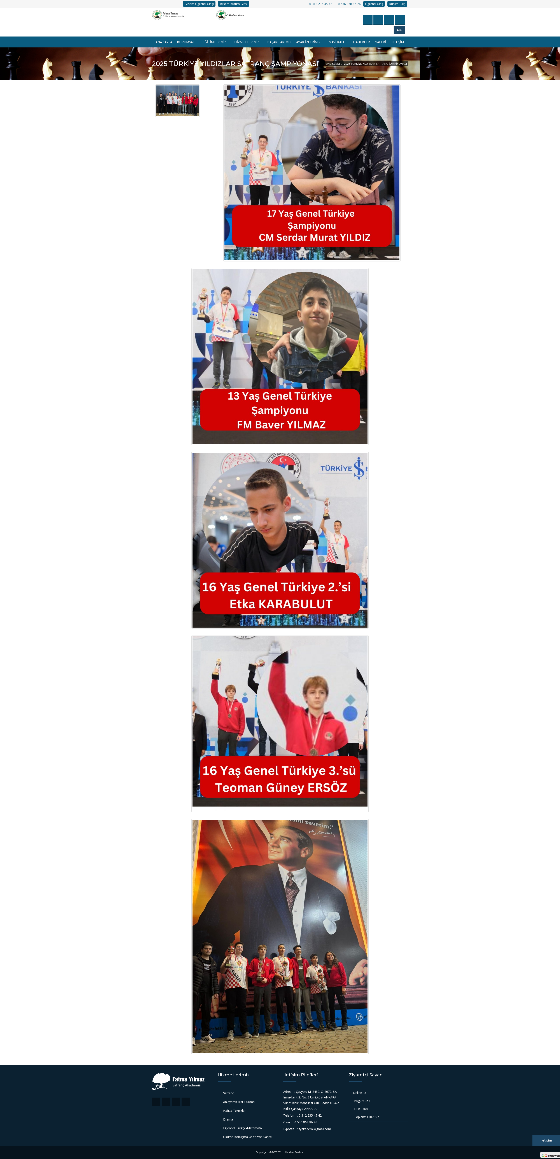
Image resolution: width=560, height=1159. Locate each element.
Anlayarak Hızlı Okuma (239, 1102)
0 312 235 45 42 (320, 4)
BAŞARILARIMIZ (279, 42)
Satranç (228, 1093)
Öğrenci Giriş (374, 4)
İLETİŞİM (397, 42)
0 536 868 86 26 (349, 4)
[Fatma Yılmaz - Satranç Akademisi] (184, 15)
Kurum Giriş (397, 4)
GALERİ (380, 42)
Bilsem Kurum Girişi (233, 4)
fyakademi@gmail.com (315, 1129)
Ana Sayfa (164, 42)
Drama (228, 1119)
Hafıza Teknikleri (234, 1111)
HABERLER (361, 42)
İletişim (546, 1140)
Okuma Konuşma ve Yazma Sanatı (247, 1137)
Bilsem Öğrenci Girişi (199, 4)
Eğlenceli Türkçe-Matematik (242, 1128)
